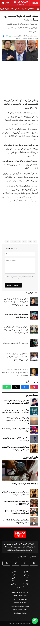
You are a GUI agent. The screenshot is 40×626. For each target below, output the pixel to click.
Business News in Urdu (20, 599)
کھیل (13, 578)
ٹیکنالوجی (13, 584)
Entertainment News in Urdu (20, 606)
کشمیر (7, 242)
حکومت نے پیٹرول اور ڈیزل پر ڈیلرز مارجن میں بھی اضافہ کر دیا (16, 316)
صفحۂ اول (31, 8)
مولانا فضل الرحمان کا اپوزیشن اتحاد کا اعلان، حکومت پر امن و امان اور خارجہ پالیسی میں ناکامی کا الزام (17, 357)
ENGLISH (35, 3)
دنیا (12, 8)
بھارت (30, 242)
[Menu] (38, 9)
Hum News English (20, 613)
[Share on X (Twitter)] (6, 36)
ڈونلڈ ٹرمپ (13, 242)
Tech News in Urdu (20, 603)
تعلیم (26, 581)
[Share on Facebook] (3, 36)
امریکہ (35, 242)
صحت (13, 581)
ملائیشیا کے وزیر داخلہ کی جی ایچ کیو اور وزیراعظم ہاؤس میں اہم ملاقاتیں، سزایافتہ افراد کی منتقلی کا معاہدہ (16, 330)
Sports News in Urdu (20, 596)
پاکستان (17, 8)
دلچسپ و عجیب (20, 587)
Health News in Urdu (20, 609)
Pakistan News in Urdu (20, 592)
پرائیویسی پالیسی (22, 556)
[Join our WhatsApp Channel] (35, 621)
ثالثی (19, 242)
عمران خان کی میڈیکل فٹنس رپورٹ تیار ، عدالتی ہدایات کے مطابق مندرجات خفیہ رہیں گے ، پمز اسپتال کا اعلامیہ (16, 302)
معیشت (26, 578)
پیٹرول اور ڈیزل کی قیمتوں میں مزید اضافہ (15, 343)
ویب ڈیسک (35, 36)
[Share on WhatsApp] (10, 36)
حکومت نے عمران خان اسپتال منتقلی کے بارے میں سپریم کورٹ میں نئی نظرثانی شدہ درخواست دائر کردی (15, 372)
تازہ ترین (24, 8)
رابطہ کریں (33, 556)
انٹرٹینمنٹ (26, 584)
